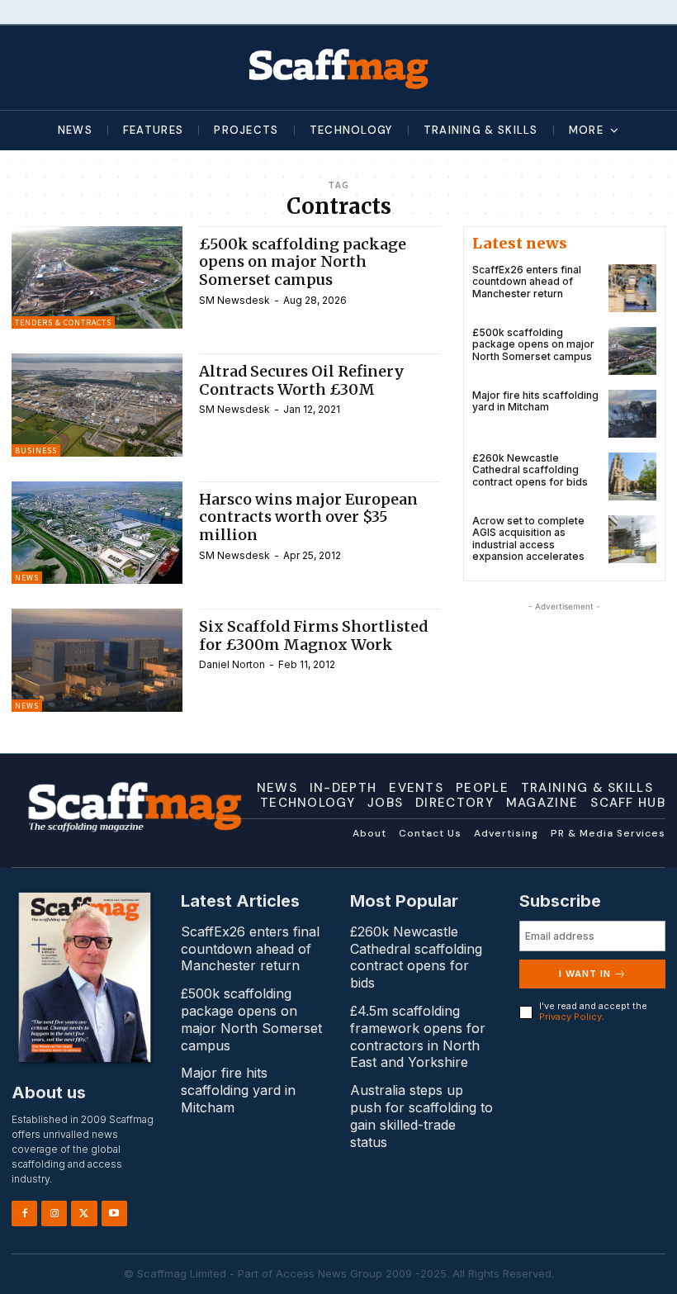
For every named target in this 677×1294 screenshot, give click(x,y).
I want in (585, 973)
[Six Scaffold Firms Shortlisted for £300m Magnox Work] (97, 660)
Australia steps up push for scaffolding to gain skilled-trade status (421, 1115)
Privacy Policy (570, 1016)
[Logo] (338, 67)
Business (36, 450)
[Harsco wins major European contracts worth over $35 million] (97, 532)
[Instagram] (54, 1213)
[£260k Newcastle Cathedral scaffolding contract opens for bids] (632, 476)
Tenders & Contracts (63, 322)
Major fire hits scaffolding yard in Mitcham (535, 401)
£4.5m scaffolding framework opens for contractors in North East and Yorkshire (417, 1036)
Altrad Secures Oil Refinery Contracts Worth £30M (302, 380)
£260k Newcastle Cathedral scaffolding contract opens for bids (530, 470)
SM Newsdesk (234, 300)
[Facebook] (24, 1213)
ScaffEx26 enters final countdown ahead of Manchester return (526, 281)
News (27, 577)
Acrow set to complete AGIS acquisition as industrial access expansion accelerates (528, 538)
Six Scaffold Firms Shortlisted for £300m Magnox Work (313, 635)
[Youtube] (114, 1213)
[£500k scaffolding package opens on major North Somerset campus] (97, 277)
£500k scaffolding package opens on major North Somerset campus (302, 262)
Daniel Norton (232, 664)
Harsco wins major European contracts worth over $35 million (308, 517)
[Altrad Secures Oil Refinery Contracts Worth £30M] (97, 404)
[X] (84, 1213)
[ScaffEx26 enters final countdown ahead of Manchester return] (632, 288)
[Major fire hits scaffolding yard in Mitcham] (632, 414)
